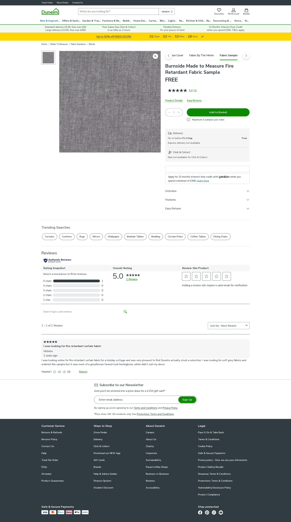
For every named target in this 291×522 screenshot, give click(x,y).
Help (43, 453)
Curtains (154, 20)
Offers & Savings (71, 20)
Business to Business (157, 474)
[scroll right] (246, 55)
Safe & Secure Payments (211, 453)
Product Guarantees (52, 480)
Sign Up (187, 400)
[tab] (175, 55)
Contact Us (77, 2)
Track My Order (49, 460)
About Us (151, 439)
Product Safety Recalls (210, 467)
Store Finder (62, 2)
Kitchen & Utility (196, 20)
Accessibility (152, 487)
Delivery (98, 439)
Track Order (47, 2)
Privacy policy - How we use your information (222, 460)
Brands (97, 467)
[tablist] (207, 55)
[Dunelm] (50, 11)
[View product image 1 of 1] (48, 58)
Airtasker (46, 474)
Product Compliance (209, 494)
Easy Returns (194, 100)
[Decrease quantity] (169, 112)
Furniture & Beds (112, 20)
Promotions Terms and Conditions (155, 414)
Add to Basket (218, 112)
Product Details (174, 100)
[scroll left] (168, 55)
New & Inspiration (50, 20)
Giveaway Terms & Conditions (214, 474)
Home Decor (140, 20)
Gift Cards (99, 460)
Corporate (151, 453)
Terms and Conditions (145, 407)
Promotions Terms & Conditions (215, 480)
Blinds (163, 20)
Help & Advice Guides (105, 474)
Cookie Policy (205, 446)
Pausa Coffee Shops (157, 467)
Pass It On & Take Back (211, 432)
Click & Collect (102, 446)
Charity (150, 446)
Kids (247, 20)
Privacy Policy (170, 407)
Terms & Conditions (208, 439)
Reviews (150, 480)
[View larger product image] (155, 56)
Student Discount (103, 487)
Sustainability (153, 460)
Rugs (182, 20)
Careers (150, 432)
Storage (239, 20)
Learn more (203, 180)
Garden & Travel (91, 20)
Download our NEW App (107, 453)
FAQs (44, 467)
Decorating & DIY (223, 20)
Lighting (173, 20)
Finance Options (102, 480)
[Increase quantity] (179, 112)
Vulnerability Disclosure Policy (214, 487)
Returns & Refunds (51, 432)
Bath (209, 20)
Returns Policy (49, 439)
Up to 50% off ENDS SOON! (113, 36)
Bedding (127, 20)
